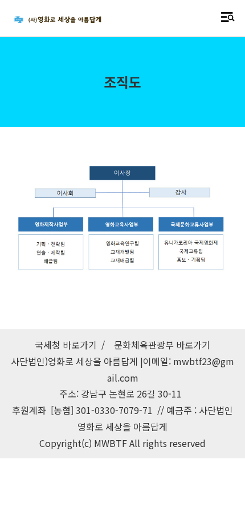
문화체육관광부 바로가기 (162, 344)
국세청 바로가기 (66, 344)
